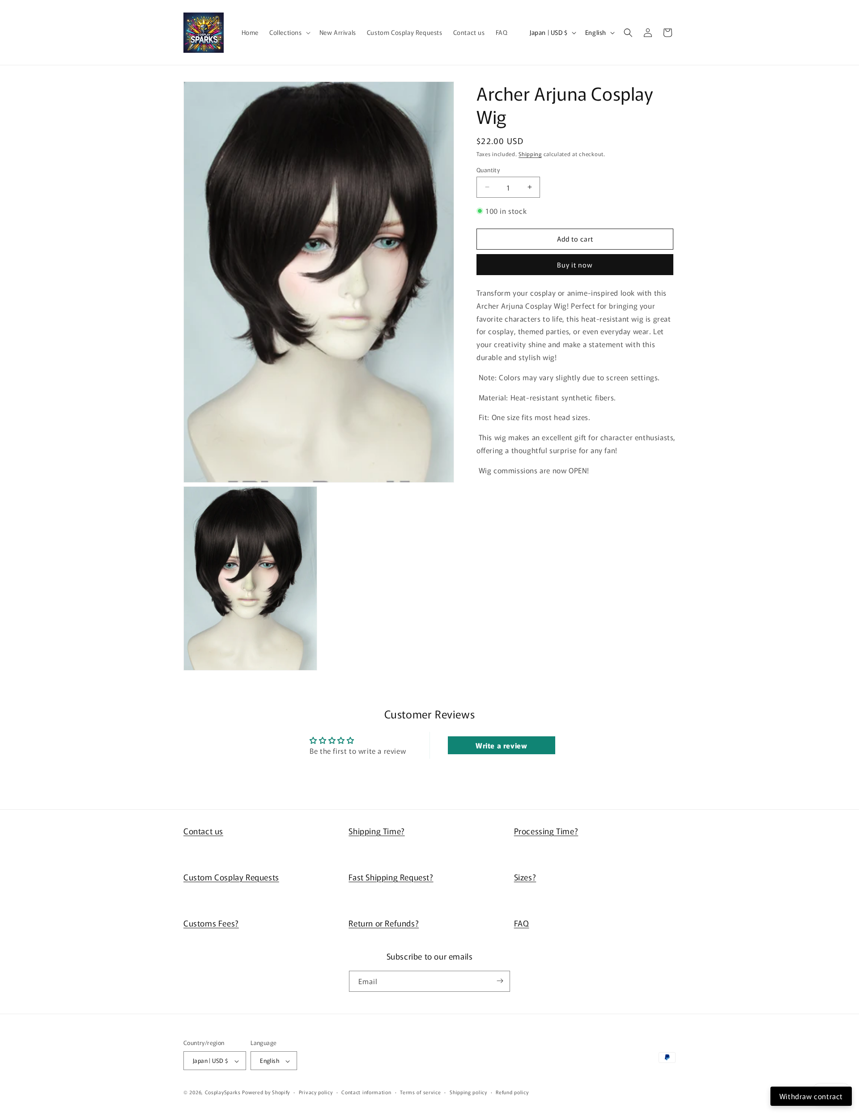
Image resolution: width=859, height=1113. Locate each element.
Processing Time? (546, 831)
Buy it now (575, 264)
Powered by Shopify (266, 1092)
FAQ (521, 923)
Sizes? (525, 877)
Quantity (488, 169)
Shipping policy (468, 1092)
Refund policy (512, 1092)
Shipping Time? (376, 831)
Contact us (203, 831)
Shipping (530, 153)
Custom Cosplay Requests (231, 877)
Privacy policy (316, 1092)
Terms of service (420, 1092)
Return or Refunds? (384, 923)
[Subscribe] (500, 980)
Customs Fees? (211, 923)
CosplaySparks (223, 1092)
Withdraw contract (811, 1096)
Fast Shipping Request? (391, 877)
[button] (289, 32)
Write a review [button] (501, 745)
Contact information (366, 1092)
